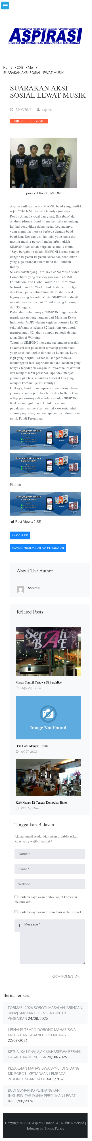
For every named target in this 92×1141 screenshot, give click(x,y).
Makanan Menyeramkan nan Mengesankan (38, 547)
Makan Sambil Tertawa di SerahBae (39, 682)
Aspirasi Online (43, 1122)
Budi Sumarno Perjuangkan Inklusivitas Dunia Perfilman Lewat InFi (42, 1095)
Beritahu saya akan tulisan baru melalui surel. (50, 912)
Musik (40, 121)
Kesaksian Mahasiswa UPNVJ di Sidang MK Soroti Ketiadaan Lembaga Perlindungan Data (43, 1073)
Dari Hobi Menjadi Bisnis (32, 746)
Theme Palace (54, 1128)
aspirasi (47, 109)
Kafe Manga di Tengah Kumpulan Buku (41, 802)
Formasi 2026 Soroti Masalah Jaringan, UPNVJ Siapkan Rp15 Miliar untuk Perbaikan (45, 1013)
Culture (20, 121)
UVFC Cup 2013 (20, 535)
